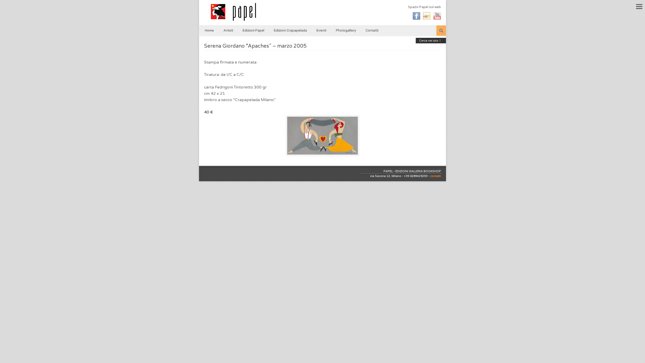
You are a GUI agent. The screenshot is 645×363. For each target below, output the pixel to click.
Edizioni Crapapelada (290, 30)
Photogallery (346, 30)
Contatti (372, 30)
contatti (435, 176)
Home (209, 30)
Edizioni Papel (253, 30)
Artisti (228, 30)
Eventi (321, 30)
